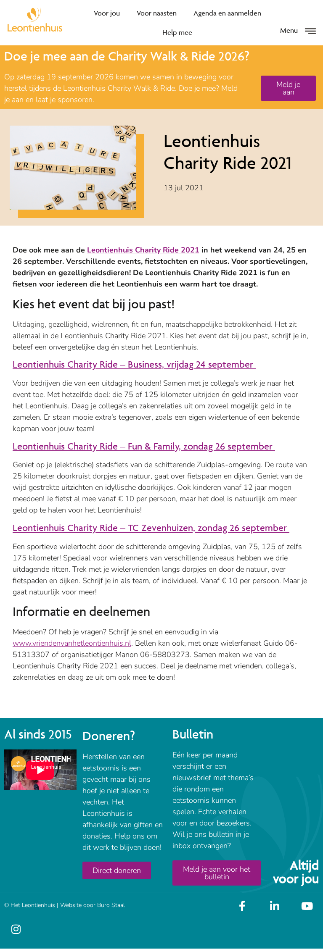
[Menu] (310, 31)
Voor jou (107, 13)
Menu (289, 30)
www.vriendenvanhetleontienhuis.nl (72, 643)
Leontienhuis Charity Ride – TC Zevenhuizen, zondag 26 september (151, 528)
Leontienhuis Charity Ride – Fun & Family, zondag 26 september (144, 446)
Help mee (177, 32)
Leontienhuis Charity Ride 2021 (143, 250)
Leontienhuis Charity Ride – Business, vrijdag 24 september (134, 364)
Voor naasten (157, 13)
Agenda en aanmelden (227, 13)
